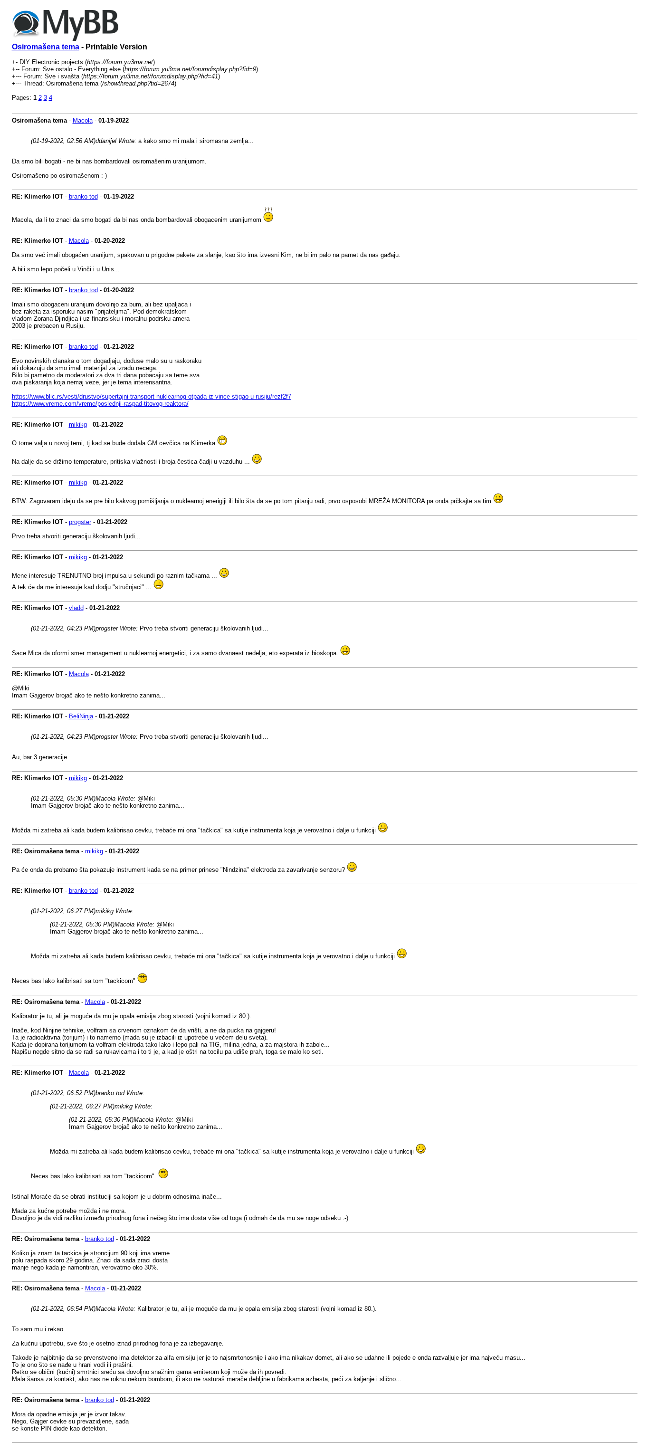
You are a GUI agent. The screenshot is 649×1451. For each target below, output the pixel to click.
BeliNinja (81, 716)
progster (80, 521)
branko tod (83, 196)
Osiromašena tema (45, 47)
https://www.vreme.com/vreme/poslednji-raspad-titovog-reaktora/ (100, 403)
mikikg (78, 424)
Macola (83, 120)
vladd (76, 607)
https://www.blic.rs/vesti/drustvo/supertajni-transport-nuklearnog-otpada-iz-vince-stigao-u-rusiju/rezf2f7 (151, 396)
